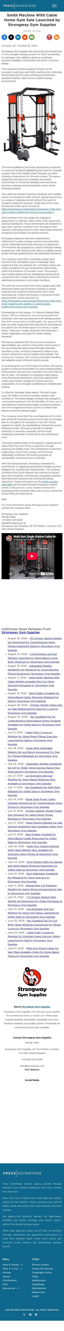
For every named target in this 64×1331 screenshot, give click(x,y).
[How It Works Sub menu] (22, 1265)
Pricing (6, 1273)
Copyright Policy (42, 1273)
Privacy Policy (40, 1265)
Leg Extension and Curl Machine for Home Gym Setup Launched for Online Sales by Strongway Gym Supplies (33, 913)
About (6, 1277)
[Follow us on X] (24, 1314)
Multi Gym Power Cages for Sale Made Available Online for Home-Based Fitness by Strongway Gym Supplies (33, 952)
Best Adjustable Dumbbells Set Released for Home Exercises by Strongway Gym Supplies (33, 878)
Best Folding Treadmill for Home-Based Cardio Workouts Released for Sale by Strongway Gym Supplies (33, 697)
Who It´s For (10, 1269)
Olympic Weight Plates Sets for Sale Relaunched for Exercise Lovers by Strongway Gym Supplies (35, 709)
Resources (8, 1288)
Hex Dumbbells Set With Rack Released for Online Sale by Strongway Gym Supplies (34, 791)
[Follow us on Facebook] (30, 1314)
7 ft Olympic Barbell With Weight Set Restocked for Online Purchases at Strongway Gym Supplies (35, 901)
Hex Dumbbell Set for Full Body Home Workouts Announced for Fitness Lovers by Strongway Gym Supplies (34, 925)
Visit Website (32, 1070)
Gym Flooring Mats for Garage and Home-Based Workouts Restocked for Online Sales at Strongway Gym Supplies (35, 866)
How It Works (10, 1265)
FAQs (35, 1277)
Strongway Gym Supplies (21, 632)
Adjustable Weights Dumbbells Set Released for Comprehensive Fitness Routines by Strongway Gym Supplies (34, 670)
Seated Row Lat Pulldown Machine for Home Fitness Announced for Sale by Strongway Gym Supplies (35, 890)
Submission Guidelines (39, 1282)
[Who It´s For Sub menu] (21, 1269)
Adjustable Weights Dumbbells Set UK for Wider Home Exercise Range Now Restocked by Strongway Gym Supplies (35, 768)
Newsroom (38, 1292)
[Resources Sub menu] (18, 1288)
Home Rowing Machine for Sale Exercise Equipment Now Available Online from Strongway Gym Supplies (35, 827)
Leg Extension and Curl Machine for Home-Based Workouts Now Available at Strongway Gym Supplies (31, 780)
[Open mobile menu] (54, 6)
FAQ (5, 1284)
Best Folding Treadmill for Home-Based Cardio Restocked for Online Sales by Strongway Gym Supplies (32, 838)
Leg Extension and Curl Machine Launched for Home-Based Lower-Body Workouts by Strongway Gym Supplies (33, 658)
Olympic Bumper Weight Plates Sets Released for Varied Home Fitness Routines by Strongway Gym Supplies (35, 815)
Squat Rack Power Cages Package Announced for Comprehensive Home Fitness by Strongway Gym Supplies (35, 803)
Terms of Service (42, 1269)
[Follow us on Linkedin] (36, 1314)
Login (35, 1296)
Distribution (9, 1280)
